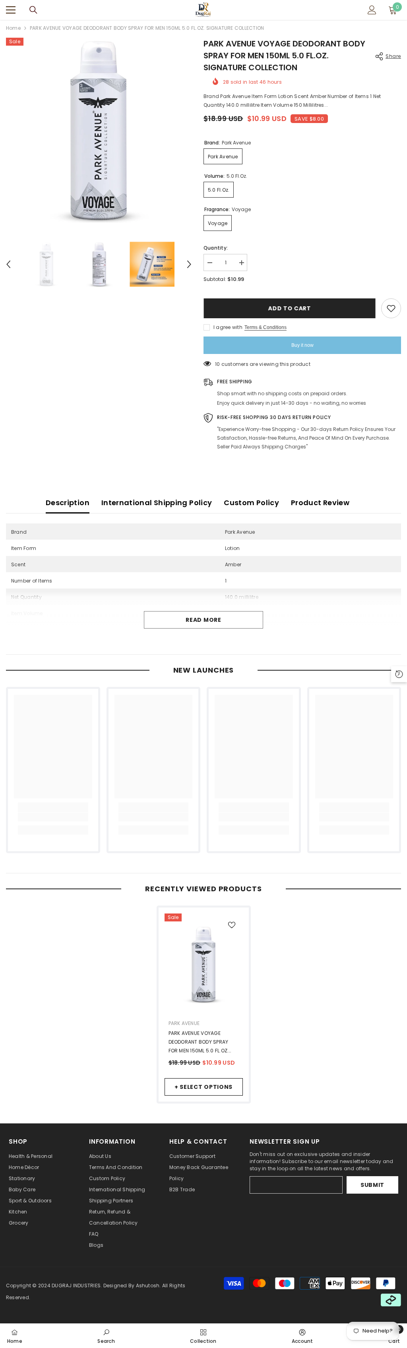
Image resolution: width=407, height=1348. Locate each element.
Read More (203, 620)
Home (13, 28)
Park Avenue (184, 1023)
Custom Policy (251, 503)
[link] (53, 817)
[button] (8, 264)
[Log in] (372, 10)
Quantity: (216, 247)
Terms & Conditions (265, 327)
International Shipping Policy (156, 503)
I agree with (227, 327)
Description (67, 503)
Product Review (320, 503)
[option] (99, 130)
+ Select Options (203, 1087)
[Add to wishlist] (391, 308)
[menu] (11, 10)
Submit (372, 1185)
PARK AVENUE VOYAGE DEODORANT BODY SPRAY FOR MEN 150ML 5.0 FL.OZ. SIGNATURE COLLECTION (199, 1042)
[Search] (33, 10)
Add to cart (289, 308)
